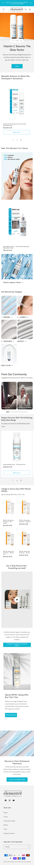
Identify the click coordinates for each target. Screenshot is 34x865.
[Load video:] (17, 600)
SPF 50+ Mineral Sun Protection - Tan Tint (24, 552)
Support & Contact (9, 833)
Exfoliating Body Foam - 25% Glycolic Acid (14, 464)
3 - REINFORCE (6, 341)
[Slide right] (21, 140)
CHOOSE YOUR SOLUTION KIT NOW (17, 644)
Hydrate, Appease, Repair (12, 282)
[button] (4, 9)
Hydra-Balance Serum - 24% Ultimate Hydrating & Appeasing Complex (16, 247)
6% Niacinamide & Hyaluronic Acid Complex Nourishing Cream (14, 124)
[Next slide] (21, 40)
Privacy (6, 817)
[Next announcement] (31, 3)
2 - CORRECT (22, 317)
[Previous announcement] (3, 3)
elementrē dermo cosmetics (14, 861)
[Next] (30, 393)
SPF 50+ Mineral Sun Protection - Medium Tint (8, 553)
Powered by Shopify (26, 861)
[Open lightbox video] (9, 395)
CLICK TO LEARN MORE (17, 779)
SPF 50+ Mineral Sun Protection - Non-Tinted (8, 522)
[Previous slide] (13, 40)
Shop (17, 66)
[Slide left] (13, 140)
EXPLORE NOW (11, 715)
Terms (5, 829)
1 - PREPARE (5, 317)
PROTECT (20, 341)
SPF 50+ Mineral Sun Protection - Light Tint (25, 521)
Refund (6, 825)
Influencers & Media (9, 821)
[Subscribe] (28, 847)
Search (6, 812)
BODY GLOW (6, 365)
